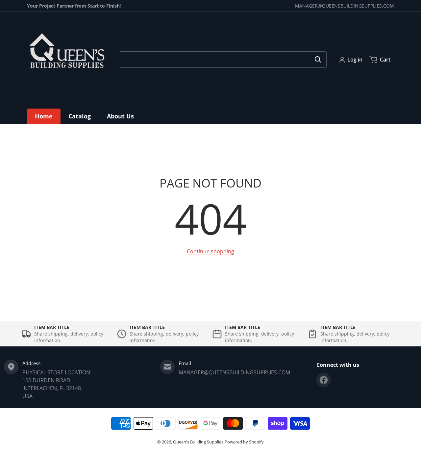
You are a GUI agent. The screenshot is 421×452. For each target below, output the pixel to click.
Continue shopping (210, 251)
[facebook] (323, 380)
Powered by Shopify (244, 442)
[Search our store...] (318, 59)
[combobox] (223, 59)
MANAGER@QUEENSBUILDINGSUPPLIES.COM (344, 6)
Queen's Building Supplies (198, 442)
